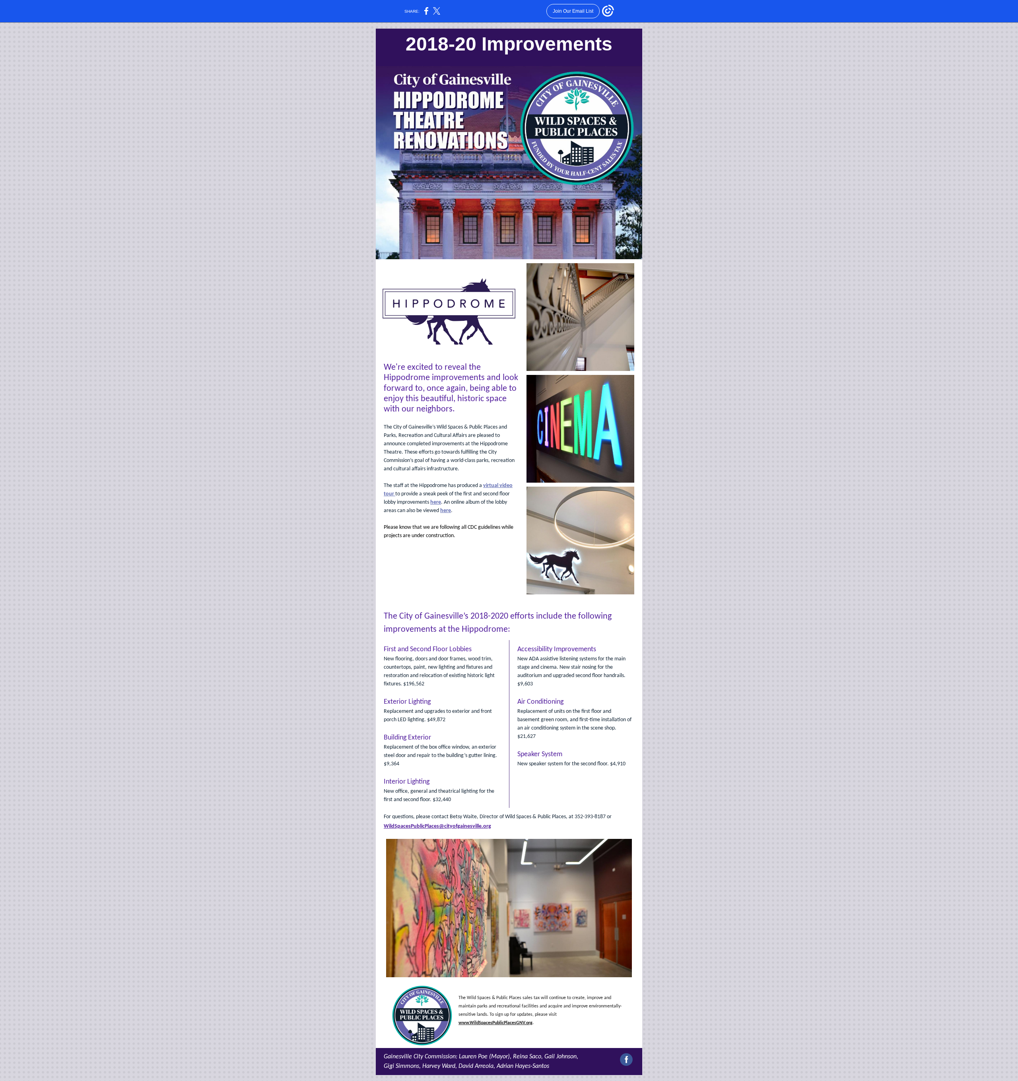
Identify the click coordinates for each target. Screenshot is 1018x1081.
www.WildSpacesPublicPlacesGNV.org (495, 1023)
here (435, 502)
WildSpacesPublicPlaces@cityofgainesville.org (437, 826)
